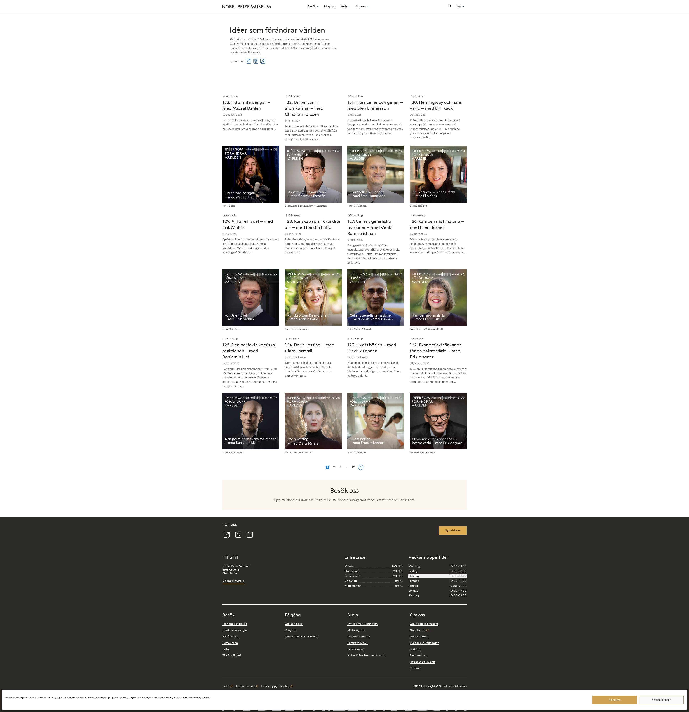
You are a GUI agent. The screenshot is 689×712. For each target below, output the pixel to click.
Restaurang (230, 642)
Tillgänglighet (231, 655)
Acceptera (614, 700)
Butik (225, 649)
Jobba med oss (245, 686)
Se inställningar (661, 700)
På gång (329, 6)
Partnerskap (418, 655)
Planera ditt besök (234, 623)
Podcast (415, 649)
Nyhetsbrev (453, 530)
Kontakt (415, 668)
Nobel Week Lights (422, 661)
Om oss (360, 6)
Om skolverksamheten (362, 623)
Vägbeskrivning (233, 581)
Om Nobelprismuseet (424, 623)
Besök (312, 6)
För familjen (230, 636)
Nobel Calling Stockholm (301, 636)
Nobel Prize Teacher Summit (366, 655)
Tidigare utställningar (424, 642)
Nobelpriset (418, 630)
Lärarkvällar (355, 649)
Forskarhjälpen (357, 642)
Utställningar (294, 623)
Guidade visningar (234, 630)
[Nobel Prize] (263, 6)
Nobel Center (419, 636)
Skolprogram (356, 630)
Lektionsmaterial (358, 636)
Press (226, 686)
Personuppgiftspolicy (275, 686)
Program (291, 630)
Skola (343, 6)
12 (353, 467)
